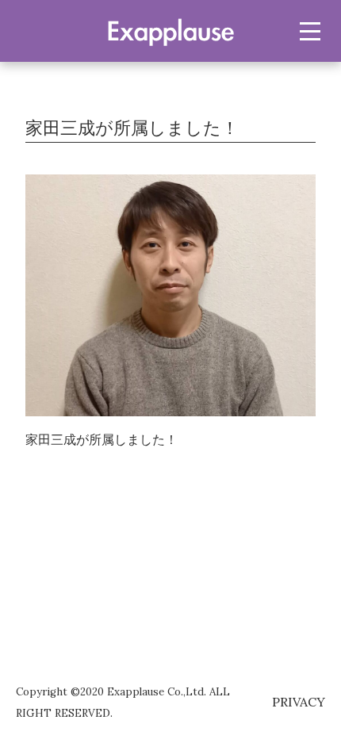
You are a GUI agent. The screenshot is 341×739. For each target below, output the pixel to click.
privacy (298, 702)
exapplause (170, 30)
